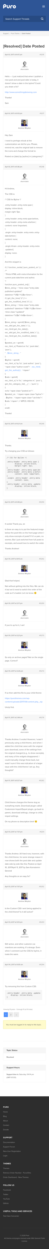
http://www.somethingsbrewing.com (21, 92)
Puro (27, 1236)
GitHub (6, 1203)
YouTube (6, 1199)
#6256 (41, 502)
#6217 (42, 113)
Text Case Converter (11, 1216)
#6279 (41, 718)
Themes (6, 1168)
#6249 (41, 424)
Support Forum (9, 1147)
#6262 (41, 559)
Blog (5, 1116)
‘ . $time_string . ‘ (12, 353)
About (5, 1121)
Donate (6, 1130)
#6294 (41, 965)
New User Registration (12, 1151)
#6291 (42, 832)
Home (5, 1112)
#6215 (42, 55)
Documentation (9, 1142)
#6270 (41, 635)
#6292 (41, 887)
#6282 (41, 781)
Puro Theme (15, 34)
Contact (6, 1125)
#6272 (41, 671)
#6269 (41, 603)
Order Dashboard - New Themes (16, 1177)
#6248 (41, 167)
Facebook (7, 1190)
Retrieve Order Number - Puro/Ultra (17, 1173)
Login (5, 1156)
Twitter (5, 1194)
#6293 (41, 922)
